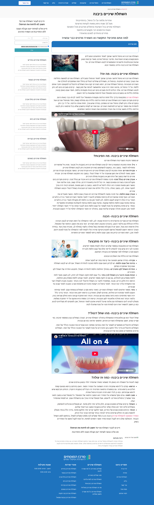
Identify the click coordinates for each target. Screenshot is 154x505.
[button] (54, 44)
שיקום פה (83, 3)
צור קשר (46, 3)
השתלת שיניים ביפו (38, 119)
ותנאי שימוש (24, 46)
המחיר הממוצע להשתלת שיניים (125, 416)
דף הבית (124, 9)
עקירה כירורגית (63, 3)
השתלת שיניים (106, 3)
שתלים (74, 3)
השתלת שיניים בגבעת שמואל (66, 497)
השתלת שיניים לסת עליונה (93, 479)
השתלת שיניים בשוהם (37, 158)
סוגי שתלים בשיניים (95, 475)
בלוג (53, 3)
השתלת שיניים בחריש (37, 60)
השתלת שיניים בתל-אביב (35, 99)
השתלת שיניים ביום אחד (93, 483)
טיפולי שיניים (94, 3)
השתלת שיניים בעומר (37, 80)
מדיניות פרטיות (32, 46)
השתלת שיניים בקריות (37, 139)
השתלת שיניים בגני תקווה (67, 493)
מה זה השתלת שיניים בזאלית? (91, 487)
